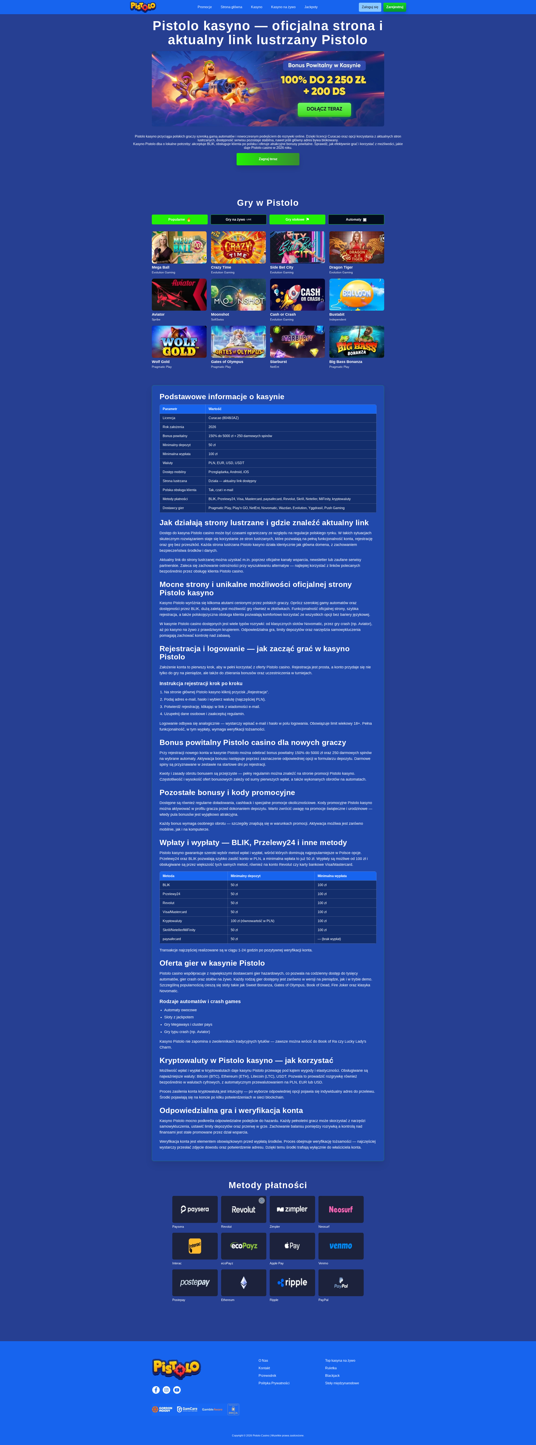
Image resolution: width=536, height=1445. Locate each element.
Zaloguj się (370, 7)
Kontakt (264, 1368)
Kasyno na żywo (283, 7)
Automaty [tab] (356, 219)
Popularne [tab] (179, 219)
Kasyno (256, 7)
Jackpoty (311, 7)
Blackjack (332, 1375)
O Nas (263, 1360)
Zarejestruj (394, 7)
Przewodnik (267, 1375)
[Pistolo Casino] (143, 7)
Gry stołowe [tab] (297, 219)
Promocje (205, 7)
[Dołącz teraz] (268, 89)
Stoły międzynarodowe (342, 1383)
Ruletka (331, 1368)
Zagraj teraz (268, 159)
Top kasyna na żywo (340, 1360)
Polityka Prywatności (274, 1383)
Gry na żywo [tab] (238, 219)
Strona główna (231, 7)
